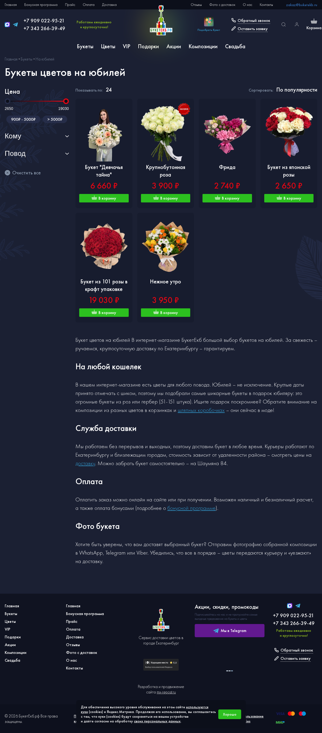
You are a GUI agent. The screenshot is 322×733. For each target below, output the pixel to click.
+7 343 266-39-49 (44, 28)
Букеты (85, 46)
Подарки (148, 46)
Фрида (227, 167)
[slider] (7, 101)
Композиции (203, 46)
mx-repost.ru (166, 692)
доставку (85, 463)
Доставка (109, 4)
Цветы (108, 46)
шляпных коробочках (201, 410)
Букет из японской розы (288, 170)
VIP (126, 46)
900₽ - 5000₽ (23, 119)
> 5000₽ (54, 119)
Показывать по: (89, 90)
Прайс (70, 4)
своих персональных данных (157, 721)
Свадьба (235, 46)
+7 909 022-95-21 (44, 20)
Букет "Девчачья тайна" (104, 170)
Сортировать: (261, 90)
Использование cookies (251, 719)
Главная (11, 4)
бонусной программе (191, 507)
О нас (247, 4)
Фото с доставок (222, 4)
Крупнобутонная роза (165, 170)
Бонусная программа (41, 4)
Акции (173, 46)
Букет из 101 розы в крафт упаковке (104, 285)
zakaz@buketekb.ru (301, 4)
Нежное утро (165, 281)
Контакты (266, 4)
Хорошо (229, 714)
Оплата (89, 4)
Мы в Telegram (233, 630)
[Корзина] (314, 21)
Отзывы (196, 4)
